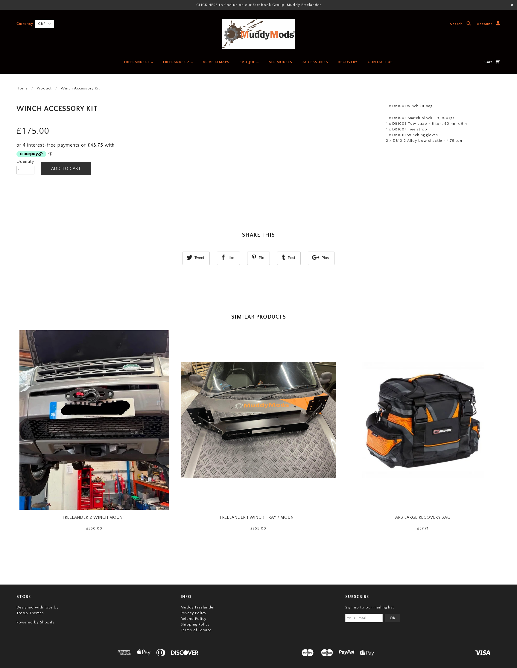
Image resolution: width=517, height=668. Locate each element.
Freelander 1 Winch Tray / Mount (258, 517)
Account (485, 24)
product (44, 88)
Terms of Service (196, 630)
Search (457, 24)
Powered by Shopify (35, 622)
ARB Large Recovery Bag (423, 517)
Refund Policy (193, 619)
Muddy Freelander (198, 607)
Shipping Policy (195, 624)
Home (22, 88)
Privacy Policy (193, 613)
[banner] (258, 34)
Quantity (25, 161)
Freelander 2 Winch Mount (94, 517)
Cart (488, 62)
